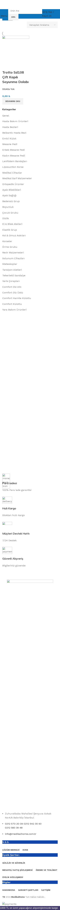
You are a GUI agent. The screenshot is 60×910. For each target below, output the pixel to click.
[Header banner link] (30, 455)
